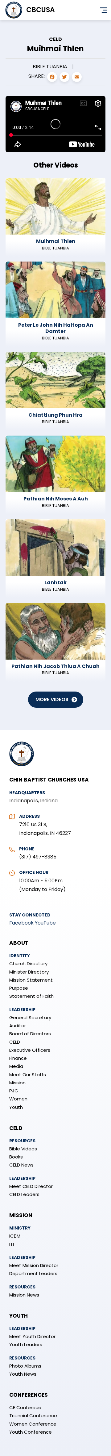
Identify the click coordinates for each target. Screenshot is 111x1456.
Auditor (17, 1025)
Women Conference (32, 1424)
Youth (16, 1107)
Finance (18, 1058)
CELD (14, 1042)
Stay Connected (30, 915)
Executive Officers (29, 1050)
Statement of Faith (31, 996)
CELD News (21, 1165)
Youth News (22, 1374)
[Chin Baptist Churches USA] (21, 769)
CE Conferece (25, 1407)
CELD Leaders (24, 1194)
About (18, 943)
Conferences (28, 1395)
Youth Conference (30, 1432)
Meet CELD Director (31, 1186)
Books (16, 1157)
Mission (17, 1082)
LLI (11, 1244)
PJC (13, 1090)
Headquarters (27, 793)
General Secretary (30, 1017)
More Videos (51, 699)
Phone (27, 849)
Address (29, 816)
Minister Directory (29, 972)
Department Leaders (33, 1273)
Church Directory (28, 963)
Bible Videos (23, 1148)
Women (18, 1098)
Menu (103, 10)
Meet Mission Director (33, 1265)
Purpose (18, 988)
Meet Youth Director (32, 1336)
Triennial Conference (33, 1415)
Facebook (21, 922)
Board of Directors (30, 1033)
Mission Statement (31, 980)
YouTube (45, 922)
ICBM (14, 1236)
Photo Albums (25, 1366)
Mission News (24, 1295)
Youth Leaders (25, 1344)
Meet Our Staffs (27, 1074)
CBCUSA (40, 10)
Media (16, 1066)
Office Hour (33, 872)
